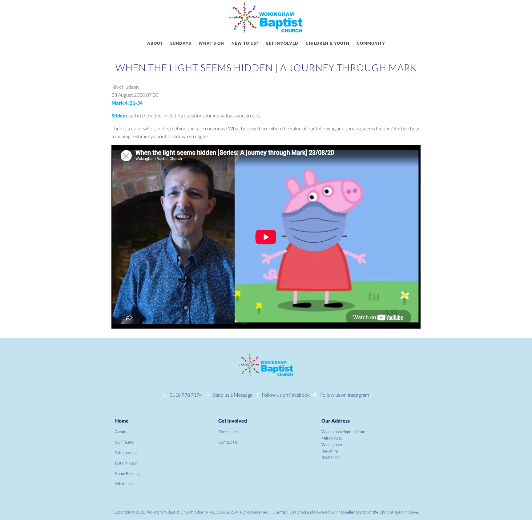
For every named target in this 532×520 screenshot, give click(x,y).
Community (371, 43)
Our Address (335, 421)
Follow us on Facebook (286, 395)
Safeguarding (126, 452)
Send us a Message (232, 395)
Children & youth (327, 43)
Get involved (282, 43)
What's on (211, 43)
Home (122, 421)
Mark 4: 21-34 (127, 103)
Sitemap (279, 512)
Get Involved (232, 421)
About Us (123, 431)
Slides (118, 115)
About (155, 43)
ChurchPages (390, 512)
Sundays (180, 43)
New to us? (245, 43)
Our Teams (124, 442)
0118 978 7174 (186, 395)
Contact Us (228, 442)
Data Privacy (126, 463)
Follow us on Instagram (344, 395)
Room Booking (127, 473)
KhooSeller (345, 512)
